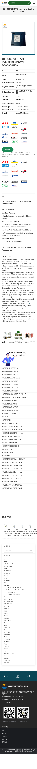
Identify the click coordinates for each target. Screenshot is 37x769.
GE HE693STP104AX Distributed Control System (25, 532)
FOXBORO (7, 580)
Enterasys (7, 573)
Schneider (7, 639)
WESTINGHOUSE (9, 653)
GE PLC (6, 585)
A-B (5, 559)
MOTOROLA (7, 620)
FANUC (6, 578)
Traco (5, 644)
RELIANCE (7, 632)
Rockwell (6, 637)
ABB (5, 561)
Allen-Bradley (17, 676)
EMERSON (7, 571)
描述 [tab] (3, 196)
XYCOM (6, 658)
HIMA (5, 597)
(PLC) (27, 303)
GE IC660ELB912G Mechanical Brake (9, 532)
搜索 (31, 551)
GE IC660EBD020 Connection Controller (16, 532)
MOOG (6, 613)
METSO (6, 608)
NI (5, 623)
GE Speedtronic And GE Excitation (14, 154)
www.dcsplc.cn (21, 99)
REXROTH (7, 634)
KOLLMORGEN (8, 601)
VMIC (5, 651)
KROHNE (6, 606)
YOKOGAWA (8, 663)
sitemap (30, 751)
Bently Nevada (8, 566)
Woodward (7, 656)
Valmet (6, 648)
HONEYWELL (8, 599)
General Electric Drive (14, 594)
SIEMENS (7, 641)
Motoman (6, 618)
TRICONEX (7, 646)
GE (7, 152)
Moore (6, 615)
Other (5, 625)
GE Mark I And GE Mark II (16, 152)
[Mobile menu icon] (34, 3)
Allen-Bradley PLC (9, 564)
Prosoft (6, 630)
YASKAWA (7, 660)
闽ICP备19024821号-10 (21, 751)
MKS (5, 611)
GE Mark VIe (27, 152)
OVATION (7, 627)
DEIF (5, 568)
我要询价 (7, 149)
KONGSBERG (8, 604)
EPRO (6, 575)
